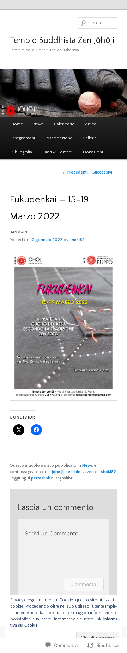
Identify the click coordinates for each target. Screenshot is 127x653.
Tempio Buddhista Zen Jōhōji (62, 40)
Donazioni (93, 152)
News (38, 124)
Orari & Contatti (57, 152)
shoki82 (77, 240)
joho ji (58, 472)
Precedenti (75, 172)
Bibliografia (21, 152)
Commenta (83, 584)
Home (17, 124)
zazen (88, 472)
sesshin (73, 472)
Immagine (20, 232)
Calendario (64, 124)
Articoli (92, 124)
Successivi (104, 172)
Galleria (90, 138)
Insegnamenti (23, 138)
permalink (40, 478)
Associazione (59, 138)
